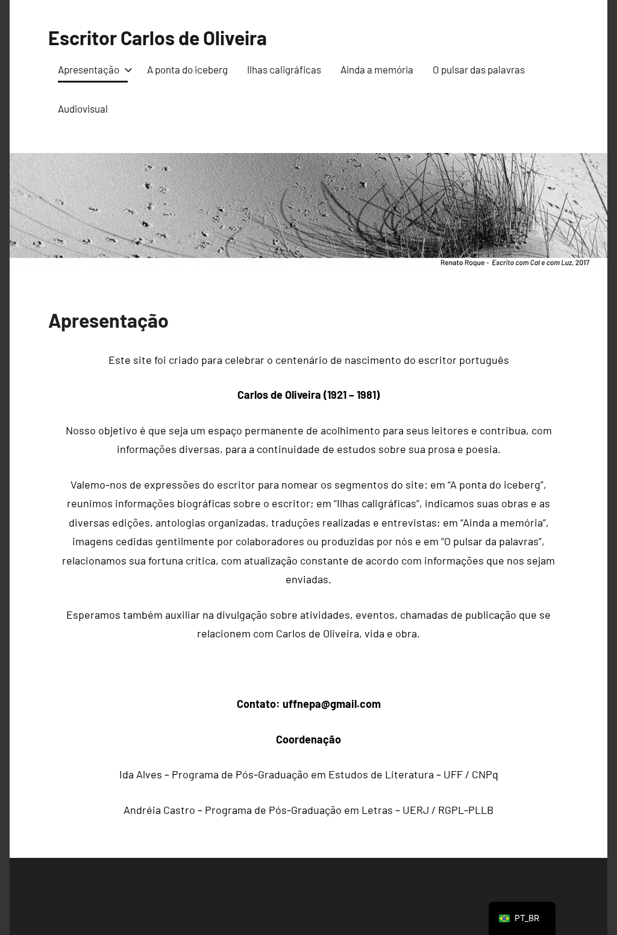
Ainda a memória (376, 69)
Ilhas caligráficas (284, 69)
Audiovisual (83, 108)
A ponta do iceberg (187, 69)
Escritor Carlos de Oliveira (157, 37)
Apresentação (88, 69)
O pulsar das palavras (479, 69)
